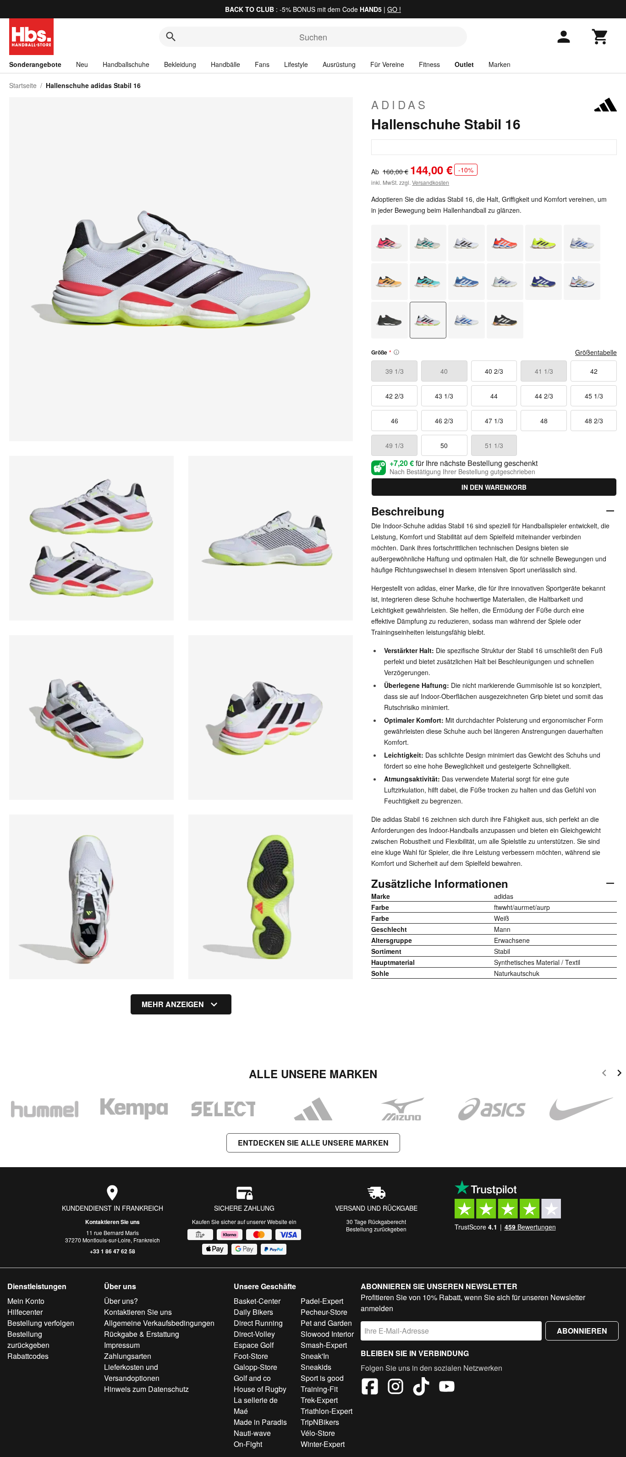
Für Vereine (387, 64)
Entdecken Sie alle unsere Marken (313, 1142)
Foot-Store (251, 1356)
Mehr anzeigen (173, 1004)
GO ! (394, 9)
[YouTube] (447, 1387)
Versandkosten (430, 182)
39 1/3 (394, 371)
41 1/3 (544, 371)
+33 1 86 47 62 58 (112, 1251)
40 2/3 (494, 371)
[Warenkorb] (600, 37)
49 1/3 (394, 445)
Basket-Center (257, 1301)
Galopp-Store (255, 1367)
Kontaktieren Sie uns (112, 1221)
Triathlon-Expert (326, 1411)
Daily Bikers (253, 1312)
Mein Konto (25, 1301)
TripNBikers (320, 1422)
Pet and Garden (326, 1323)
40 (444, 371)
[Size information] (396, 352)
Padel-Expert (322, 1301)
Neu (82, 64)
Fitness (429, 64)
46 (394, 420)
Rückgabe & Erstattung (141, 1334)
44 (494, 395)
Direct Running (258, 1323)
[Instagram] (395, 1387)
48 (544, 420)
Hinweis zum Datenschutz (146, 1389)
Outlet (464, 64)
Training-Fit (319, 1389)
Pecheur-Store (324, 1312)
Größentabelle (596, 352)
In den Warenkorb (494, 487)
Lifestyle (296, 64)
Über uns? (121, 1301)
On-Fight (248, 1444)
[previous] (604, 1074)
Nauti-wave (252, 1433)
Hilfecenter (25, 1312)
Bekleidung (180, 64)
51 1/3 (494, 445)
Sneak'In (315, 1356)
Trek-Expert (319, 1400)
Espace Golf (254, 1345)
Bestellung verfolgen (40, 1323)
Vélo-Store (318, 1433)
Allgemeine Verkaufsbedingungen (159, 1323)
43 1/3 (444, 395)
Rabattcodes (28, 1356)
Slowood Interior (327, 1334)
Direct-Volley (254, 1334)
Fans (262, 64)
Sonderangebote (35, 64)
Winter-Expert (323, 1444)
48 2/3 (594, 420)
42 (594, 371)
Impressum (122, 1345)
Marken (500, 64)
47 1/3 (494, 420)
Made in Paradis (260, 1422)
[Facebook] (370, 1387)
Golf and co (252, 1378)
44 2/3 (544, 395)
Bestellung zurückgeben (376, 1229)
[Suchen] (171, 37)
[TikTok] (421, 1387)
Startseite (23, 85)
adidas (399, 104)
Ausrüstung (339, 64)
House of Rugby (260, 1389)
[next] (619, 1074)
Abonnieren (582, 1330)
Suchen (313, 37)
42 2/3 (394, 395)
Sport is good (322, 1378)
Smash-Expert (324, 1345)
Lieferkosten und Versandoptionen (131, 1372)
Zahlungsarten (127, 1356)
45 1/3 (594, 395)
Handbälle (225, 64)
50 (444, 445)
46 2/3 (444, 420)
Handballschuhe (126, 64)
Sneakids (316, 1367)
